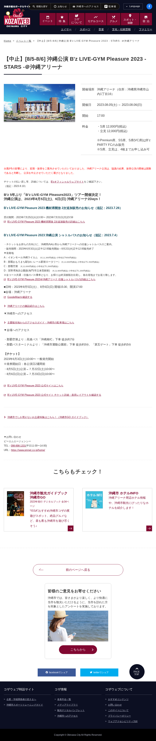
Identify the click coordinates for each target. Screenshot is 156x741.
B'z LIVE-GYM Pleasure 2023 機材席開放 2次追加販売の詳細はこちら (46, 221)
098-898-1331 (18, 445)
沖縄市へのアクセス (67, 716)
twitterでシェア (105, 672)
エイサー (66, 29)
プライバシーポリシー (119, 716)
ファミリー (145, 29)
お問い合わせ (115, 705)
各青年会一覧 (64, 699)
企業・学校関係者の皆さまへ (21, 699)
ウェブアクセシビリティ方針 (123, 721)
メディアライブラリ (67, 705)
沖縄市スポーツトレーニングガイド (24, 705)
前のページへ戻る (78, 569)
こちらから (83, 649)
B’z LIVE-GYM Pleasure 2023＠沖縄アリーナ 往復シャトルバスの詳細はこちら (51, 279)
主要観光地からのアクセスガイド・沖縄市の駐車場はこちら (40, 322)
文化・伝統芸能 (121, 29)
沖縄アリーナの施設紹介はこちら (26, 306)
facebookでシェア (62, 672)
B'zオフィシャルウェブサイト (67, 181)
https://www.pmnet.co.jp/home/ (28, 450)
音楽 (101, 29)
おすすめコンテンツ (118, 699)
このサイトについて (118, 710)
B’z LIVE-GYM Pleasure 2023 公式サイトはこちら (35, 385)
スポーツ (85, 29)
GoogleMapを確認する (19, 297)
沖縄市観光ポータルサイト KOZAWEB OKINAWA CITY (17, 16)
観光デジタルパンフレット (71, 710)
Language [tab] (134, 6)
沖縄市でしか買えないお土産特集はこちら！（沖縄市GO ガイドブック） (48, 417)
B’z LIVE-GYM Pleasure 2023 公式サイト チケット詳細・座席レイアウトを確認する (54, 394)
